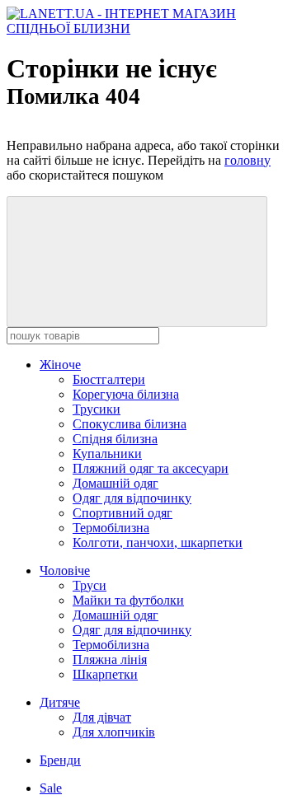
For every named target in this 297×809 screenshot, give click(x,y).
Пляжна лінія (110, 659)
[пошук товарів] (137, 261)
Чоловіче (65, 570)
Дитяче (60, 702)
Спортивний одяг (122, 513)
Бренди (60, 760)
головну (247, 160)
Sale (51, 788)
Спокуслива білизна (129, 424)
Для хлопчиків (114, 732)
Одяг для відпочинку (132, 498)
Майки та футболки (128, 600)
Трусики (96, 409)
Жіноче (60, 365)
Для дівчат (102, 717)
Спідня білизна (115, 439)
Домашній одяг (115, 483)
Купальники (107, 454)
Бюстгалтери (109, 379)
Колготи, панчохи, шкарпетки (158, 542)
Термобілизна (111, 528)
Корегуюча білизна (126, 394)
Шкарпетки (105, 674)
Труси (89, 585)
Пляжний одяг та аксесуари (151, 468)
